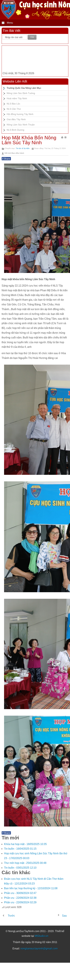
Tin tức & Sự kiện (22, 148)
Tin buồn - (20, 848)
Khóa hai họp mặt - (25, 844)
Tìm (32, 37)
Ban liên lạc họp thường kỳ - (30, 888)
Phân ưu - (20, 893)
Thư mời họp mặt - (25, 863)
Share (6, 158)
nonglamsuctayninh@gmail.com (39, 948)
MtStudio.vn (41, 936)
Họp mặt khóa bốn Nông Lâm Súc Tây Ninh (29, 140)
